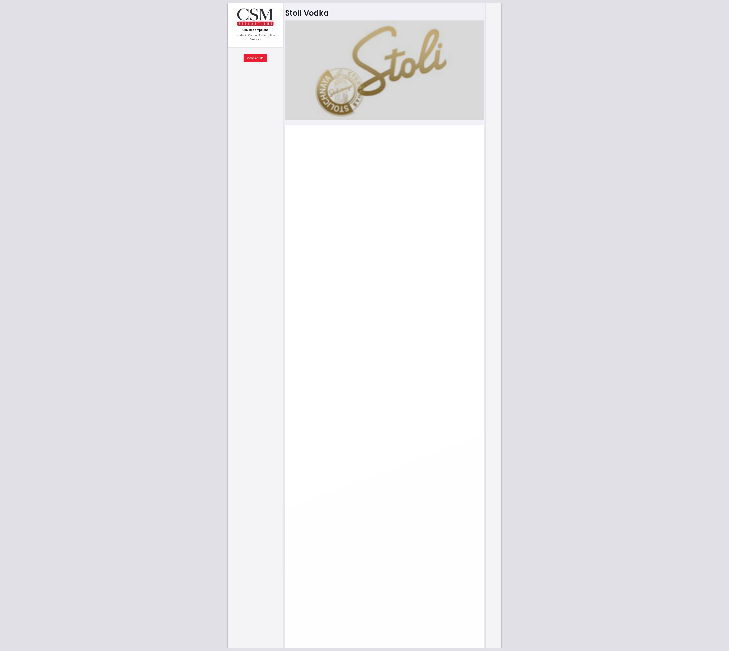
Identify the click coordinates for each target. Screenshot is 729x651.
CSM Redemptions (255, 30)
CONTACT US (255, 58)
